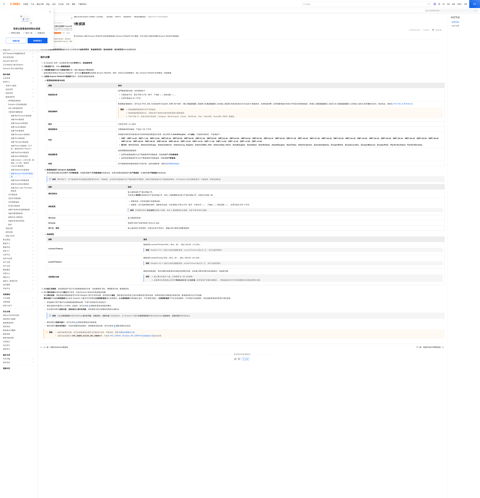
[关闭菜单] (4, 4)
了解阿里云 (82, 4)
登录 (474, 4)
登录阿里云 (37, 40)
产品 (32, 4)
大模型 (25, 4)
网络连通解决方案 (127, 332)
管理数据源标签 (173, 163)
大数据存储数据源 (140, 17)
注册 (465, 4)
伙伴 (68, 4)
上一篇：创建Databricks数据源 (55, 347)
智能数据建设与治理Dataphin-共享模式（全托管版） (86, 17)
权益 (48, 4)
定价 (54, 4)
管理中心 (118, 17)
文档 (448, 4)
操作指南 (110, 17)
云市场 (61, 4)
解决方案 (40, 4)
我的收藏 (438, 30)
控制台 (459, 4)
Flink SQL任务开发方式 (403, 103)
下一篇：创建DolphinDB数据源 (428, 347)
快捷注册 (16, 40)
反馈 (246, 359)
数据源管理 (127, 17)
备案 (453, 4)
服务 (74, 4)
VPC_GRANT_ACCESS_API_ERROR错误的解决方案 (132, 335)
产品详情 (426, 30)
